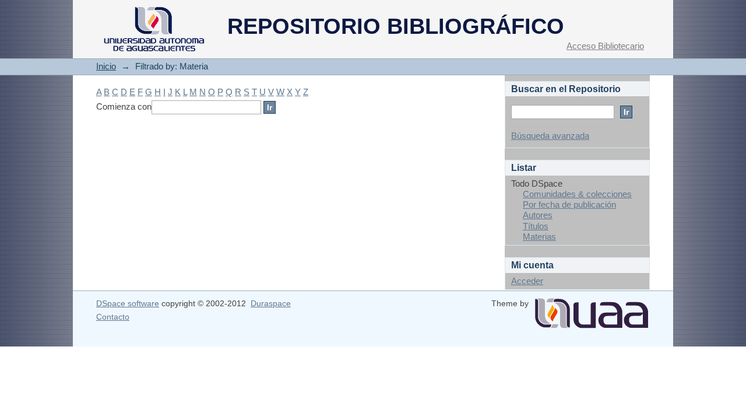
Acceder (527, 281)
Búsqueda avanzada (550, 136)
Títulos (535, 226)
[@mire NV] (591, 308)
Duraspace (271, 303)
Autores (538, 215)
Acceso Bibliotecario (605, 46)
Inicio (106, 66)
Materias (539, 237)
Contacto (112, 316)
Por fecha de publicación (569, 204)
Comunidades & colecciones (577, 194)
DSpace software (127, 303)
